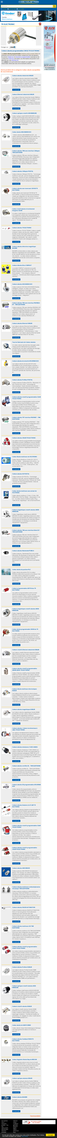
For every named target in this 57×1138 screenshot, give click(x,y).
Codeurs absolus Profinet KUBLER (22, 967)
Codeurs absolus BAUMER (19, 1097)
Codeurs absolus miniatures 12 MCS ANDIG (25, 747)
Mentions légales (15, 1127)
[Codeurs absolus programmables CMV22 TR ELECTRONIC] (6, 84)
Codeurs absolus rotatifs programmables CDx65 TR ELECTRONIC (24, 947)
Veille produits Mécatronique (4, 1128)
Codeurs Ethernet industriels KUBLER (23, 94)
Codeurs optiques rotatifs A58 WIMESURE (24, 113)
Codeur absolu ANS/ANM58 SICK (21, 132)
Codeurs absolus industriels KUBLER (22, 75)
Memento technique (3, 1131)
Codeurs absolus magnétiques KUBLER (23, 709)
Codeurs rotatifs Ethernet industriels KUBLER (25, 650)
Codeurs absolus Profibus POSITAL (22, 380)
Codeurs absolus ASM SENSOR (21, 868)
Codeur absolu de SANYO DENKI (21, 1025)
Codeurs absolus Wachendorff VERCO (23, 551)
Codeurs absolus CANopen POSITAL (22, 171)
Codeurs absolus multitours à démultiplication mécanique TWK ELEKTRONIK (26, 887)
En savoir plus (16, 89)
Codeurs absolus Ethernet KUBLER (22, 323)
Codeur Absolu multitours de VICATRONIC (24, 457)
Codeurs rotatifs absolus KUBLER (22, 1006)
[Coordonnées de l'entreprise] (40, 25)
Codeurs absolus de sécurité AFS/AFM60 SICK (25, 361)
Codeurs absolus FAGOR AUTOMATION (23, 907)
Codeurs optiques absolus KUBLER (22, 1078)
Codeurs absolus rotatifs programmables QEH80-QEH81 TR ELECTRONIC (24, 669)
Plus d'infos (25, 1136)
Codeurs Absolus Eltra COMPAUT (22, 265)
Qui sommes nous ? (4, 1121)
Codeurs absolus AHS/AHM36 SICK (22, 284)
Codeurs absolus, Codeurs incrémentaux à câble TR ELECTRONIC (24, 729)
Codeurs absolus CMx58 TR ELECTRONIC (24, 438)
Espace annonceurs (16, 1130)
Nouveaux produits (3, 1124)
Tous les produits (35, 1116)
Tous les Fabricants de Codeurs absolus (23, 342)
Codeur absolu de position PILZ (21, 569)
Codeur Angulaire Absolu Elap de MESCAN (24, 1059)
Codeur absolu (27, 70)
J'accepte (50, 1135)
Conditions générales (15, 1124)
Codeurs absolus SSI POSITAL (20, 474)
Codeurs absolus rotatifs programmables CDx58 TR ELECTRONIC (24, 848)
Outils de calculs (15, 1121)
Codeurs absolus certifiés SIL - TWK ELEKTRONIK (26, 766)
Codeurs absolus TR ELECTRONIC (21, 228)
